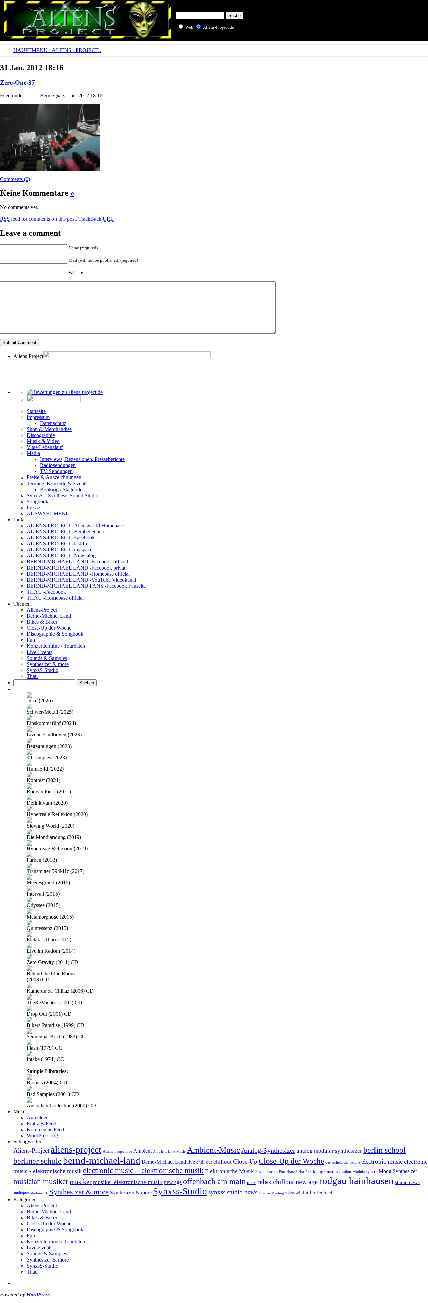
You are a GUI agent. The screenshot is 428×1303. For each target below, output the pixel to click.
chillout (222, 1162)
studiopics (21, 1193)
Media (33, 453)
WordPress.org (42, 1135)
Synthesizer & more (48, 664)
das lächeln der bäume (342, 1162)
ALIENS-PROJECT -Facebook (61, 537)
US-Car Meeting (271, 1193)
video (289, 1193)
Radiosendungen (58, 465)
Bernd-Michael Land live (168, 1162)
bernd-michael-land (101, 1160)
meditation (343, 1172)
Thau (32, 676)
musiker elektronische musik (128, 1182)
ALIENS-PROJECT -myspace (59, 549)
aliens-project (76, 1150)
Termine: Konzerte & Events (57, 483)
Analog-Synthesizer (268, 1150)
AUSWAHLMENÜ (48, 513)
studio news (407, 1182)
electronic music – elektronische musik (143, 1170)
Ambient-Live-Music (169, 1151)
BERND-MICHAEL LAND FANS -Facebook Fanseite (86, 586)
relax (251, 1182)
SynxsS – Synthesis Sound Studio (62, 495)
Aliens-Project (42, 610)
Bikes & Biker (42, 622)
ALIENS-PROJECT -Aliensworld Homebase (75, 525)
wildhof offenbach (314, 1192)
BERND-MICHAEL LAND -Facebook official (77, 561)
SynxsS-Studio (42, 670)
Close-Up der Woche (49, 628)
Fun (31, 640)
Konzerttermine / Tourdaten (56, 646)
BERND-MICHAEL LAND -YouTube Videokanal (81, 580)
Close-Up (245, 1161)
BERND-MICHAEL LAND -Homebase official (78, 574)
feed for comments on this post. (38, 219)
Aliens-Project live (117, 1151)
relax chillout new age (287, 1181)
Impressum (38, 417)
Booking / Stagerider (62, 489)
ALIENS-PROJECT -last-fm (57, 543)
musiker (81, 1181)
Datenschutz (53, 423)
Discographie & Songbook (55, 634)
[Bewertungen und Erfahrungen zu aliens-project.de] (65, 392)
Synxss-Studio (180, 1191)
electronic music (382, 1161)
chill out (204, 1162)
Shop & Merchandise (49, 429)
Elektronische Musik (229, 1171)
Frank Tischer (266, 1172)
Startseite (36, 411)
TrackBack (96, 219)
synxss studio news (232, 1192)
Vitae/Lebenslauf (45, 447)
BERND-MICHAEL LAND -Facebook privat (76, 568)
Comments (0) (15, 179)
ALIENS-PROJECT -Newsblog (61, 555)
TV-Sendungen (56, 471)
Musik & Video (43, 441)
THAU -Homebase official (55, 598)
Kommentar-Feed (45, 1129)
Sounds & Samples (47, 658)
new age (173, 1182)
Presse (33, 507)
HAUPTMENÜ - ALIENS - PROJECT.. (57, 50)
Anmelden (38, 1117)
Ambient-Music (213, 1149)
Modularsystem (364, 1171)
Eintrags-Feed (41, 1123)
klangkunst (323, 1171)
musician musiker (40, 1181)
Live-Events (39, 652)
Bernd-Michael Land (49, 616)
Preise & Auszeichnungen (54, 477)
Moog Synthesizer (398, 1171)
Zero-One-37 (17, 82)
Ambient (142, 1151)
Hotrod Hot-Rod (299, 1172)
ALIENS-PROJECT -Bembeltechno (65, 531)
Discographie (41, 435)
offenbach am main (214, 1181)
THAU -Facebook (46, 592)
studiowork (39, 1193)
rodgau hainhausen (356, 1180)
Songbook (37, 501)
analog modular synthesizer (329, 1151)
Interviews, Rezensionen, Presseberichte (82, 459)
